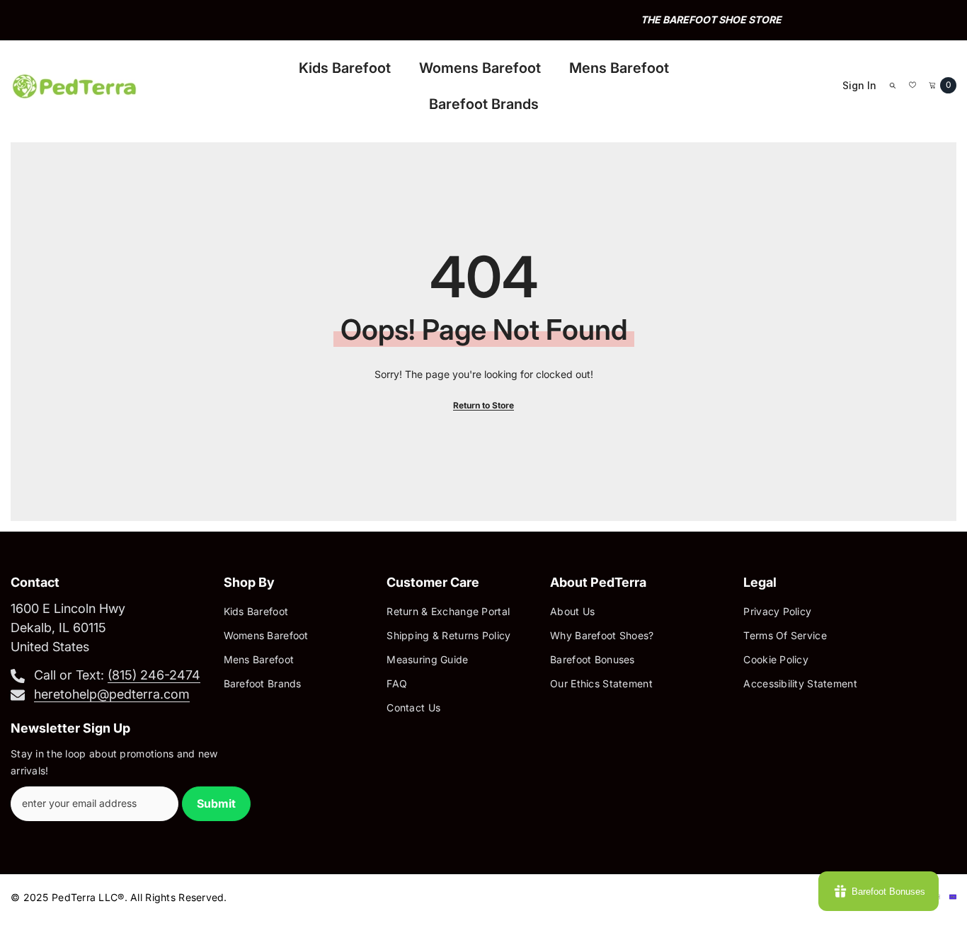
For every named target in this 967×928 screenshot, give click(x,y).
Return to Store (483, 405)
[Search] (892, 85)
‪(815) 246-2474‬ (154, 675)
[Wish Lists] (912, 84)
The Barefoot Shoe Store (486, 19)
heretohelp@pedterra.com (112, 694)
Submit (216, 803)
